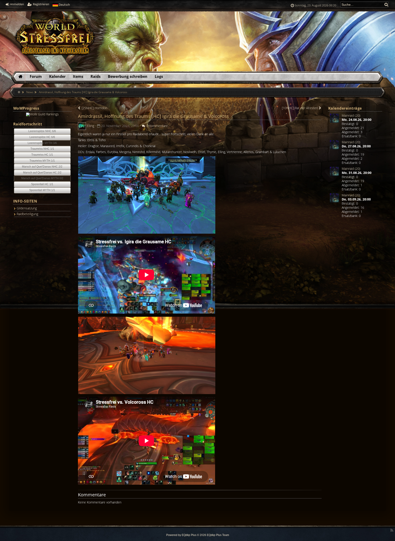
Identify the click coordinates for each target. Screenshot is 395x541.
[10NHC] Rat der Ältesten (300, 108)
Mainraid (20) (351, 115)
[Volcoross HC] (147, 355)
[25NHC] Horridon (94, 108)
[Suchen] (387, 4)
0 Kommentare (157, 126)
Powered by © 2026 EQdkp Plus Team (197, 535)
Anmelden (16, 4)
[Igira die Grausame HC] (147, 194)
